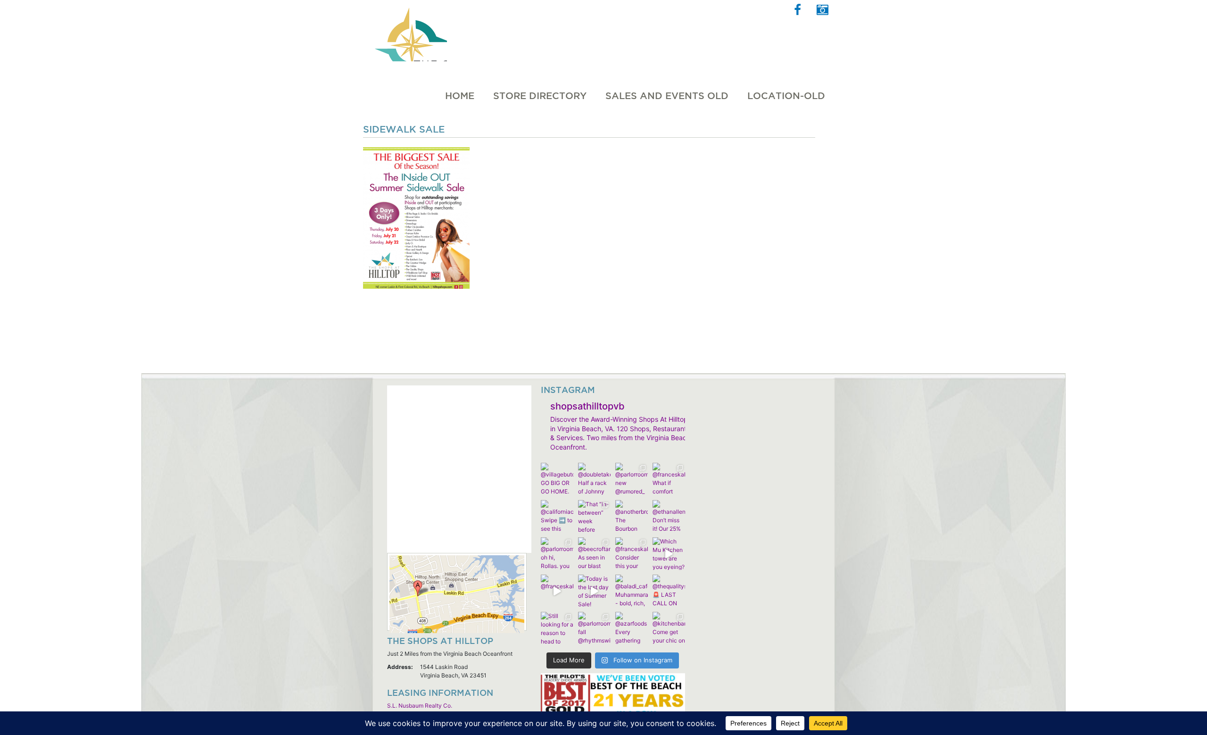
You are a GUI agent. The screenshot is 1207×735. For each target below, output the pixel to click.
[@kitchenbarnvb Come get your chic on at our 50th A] (669, 628)
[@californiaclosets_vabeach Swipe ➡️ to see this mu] (557, 516)
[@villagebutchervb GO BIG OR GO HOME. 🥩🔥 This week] (557, 479)
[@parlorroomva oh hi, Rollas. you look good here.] (557, 553)
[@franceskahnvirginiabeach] (557, 591)
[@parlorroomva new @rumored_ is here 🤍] (631, 479)
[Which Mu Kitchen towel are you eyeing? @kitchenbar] (669, 553)
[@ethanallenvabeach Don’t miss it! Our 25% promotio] (669, 516)
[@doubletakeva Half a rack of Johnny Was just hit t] (594, 479)
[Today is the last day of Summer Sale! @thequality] (594, 591)
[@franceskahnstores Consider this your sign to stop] (631, 553)
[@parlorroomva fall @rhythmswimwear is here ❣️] (594, 628)
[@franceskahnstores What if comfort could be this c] (669, 479)
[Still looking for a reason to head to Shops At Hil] (557, 628)
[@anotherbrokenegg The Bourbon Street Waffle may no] (631, 516)
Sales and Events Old (666, 96)
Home (459, 96)
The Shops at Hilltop (409, 30)
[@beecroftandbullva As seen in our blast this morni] (594, 553)
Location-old (786, 96)
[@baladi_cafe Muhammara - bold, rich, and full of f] (631, 591)
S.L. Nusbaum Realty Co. (419, 705)
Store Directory (540, 96)
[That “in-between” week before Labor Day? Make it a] (594, 516)
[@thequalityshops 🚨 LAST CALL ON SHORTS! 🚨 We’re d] (669, 591)
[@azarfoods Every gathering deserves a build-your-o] (631, 628)
